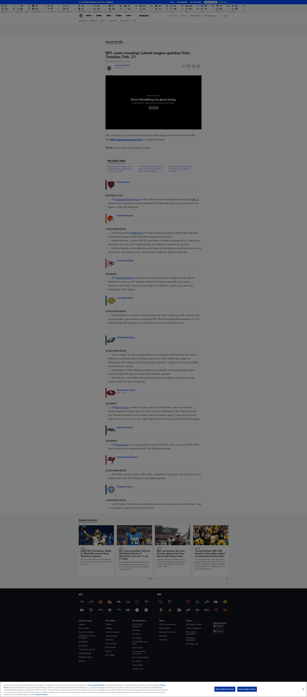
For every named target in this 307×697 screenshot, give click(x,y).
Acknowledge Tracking (247, 689)
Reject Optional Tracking (225, 689)
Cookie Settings (42, 694)
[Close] (303, 689)
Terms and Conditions (96, 685)
